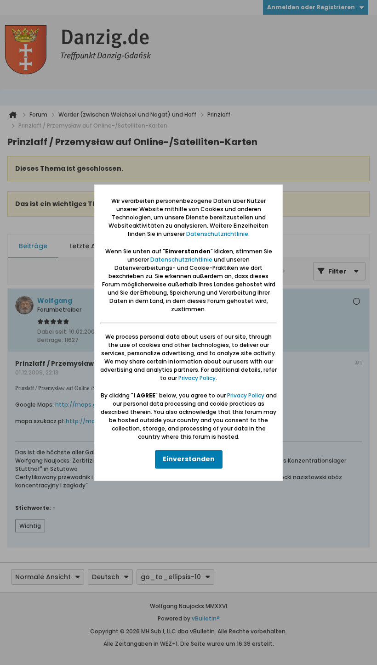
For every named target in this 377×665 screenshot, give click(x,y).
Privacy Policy (197, 378)
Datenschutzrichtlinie (217, 234)
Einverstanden (189, 459)
